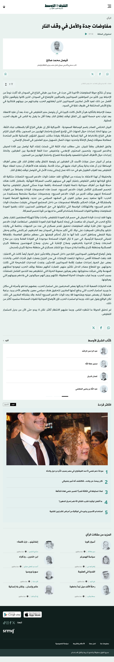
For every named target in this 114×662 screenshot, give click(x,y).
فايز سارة (35, 581)
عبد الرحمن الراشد (89, 350)
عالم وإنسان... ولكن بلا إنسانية (23, 586)
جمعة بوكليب (91, 596)
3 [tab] (49, 396)
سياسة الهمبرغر (87, 556)
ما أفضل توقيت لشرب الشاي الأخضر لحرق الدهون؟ (80, 501)
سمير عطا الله (91, 363)
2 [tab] (57, 396)
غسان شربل (92, 376)
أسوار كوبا (90, 541)
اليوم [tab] (13, 404)
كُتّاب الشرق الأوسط (99, 340)
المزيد (6, 340)
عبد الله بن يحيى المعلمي (86, 388)
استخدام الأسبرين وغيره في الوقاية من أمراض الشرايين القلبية (76, 511)
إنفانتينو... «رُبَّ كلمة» (27, 541)
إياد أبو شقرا (34, 596)
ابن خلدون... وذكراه (28, 556)
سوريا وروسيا (32, 571)
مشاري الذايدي (33, 551)
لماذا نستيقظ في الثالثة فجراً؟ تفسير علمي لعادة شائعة (79, 491)
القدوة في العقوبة (86, 571)
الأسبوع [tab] (6, 404)
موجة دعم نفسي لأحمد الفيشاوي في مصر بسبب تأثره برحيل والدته (74, 470)
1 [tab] (65, 396)
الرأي (109, 17)
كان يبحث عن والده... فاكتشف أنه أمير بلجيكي (82, 480)
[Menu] (109, 6)
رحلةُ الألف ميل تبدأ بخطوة (82, 586)
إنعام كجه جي (91, 566)
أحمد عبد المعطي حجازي (31, 566)
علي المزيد (92, 581)
